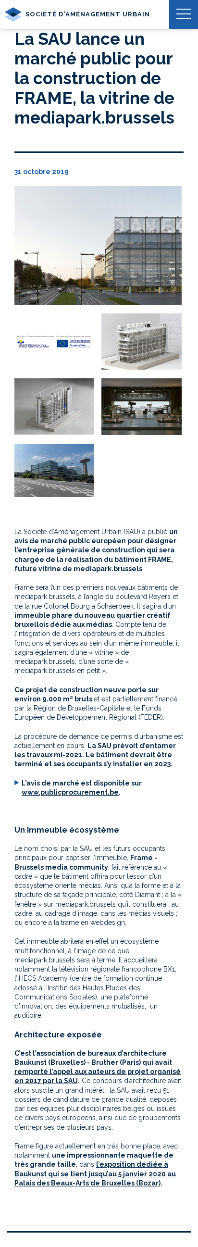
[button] (183, 14)
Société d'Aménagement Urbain (87, 14)
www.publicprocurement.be (70, 792)
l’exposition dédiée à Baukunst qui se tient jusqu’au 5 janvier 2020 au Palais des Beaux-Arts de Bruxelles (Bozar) (95, 1173)
